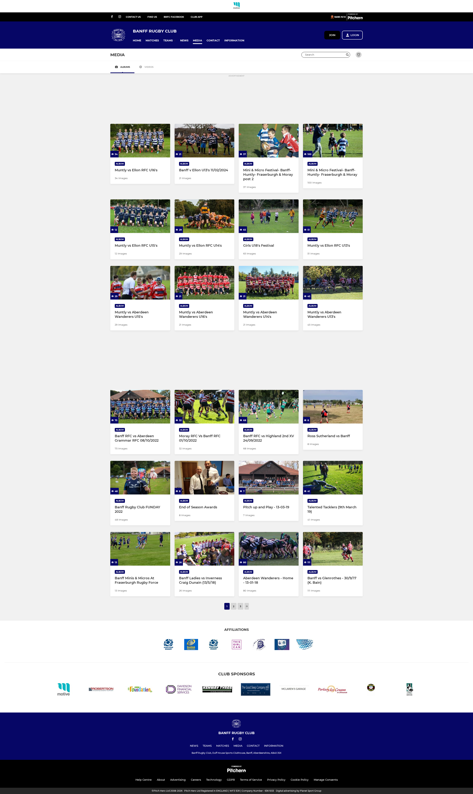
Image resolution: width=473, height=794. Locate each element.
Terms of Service (251, 779)
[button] (137, 40)
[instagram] (119, 17)
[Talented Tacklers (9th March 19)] (333, 477)
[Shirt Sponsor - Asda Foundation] (140, 690)
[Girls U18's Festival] (269, 216)
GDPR (231, 779)
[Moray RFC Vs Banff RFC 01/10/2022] (204, 407)
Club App (197, 17)
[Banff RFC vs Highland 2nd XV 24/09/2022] (269, 407)
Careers (196, 779)
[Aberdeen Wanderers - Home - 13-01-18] (269, 549)
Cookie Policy (300, 779)
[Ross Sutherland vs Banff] (333, 407)
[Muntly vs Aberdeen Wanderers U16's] (204, 283)
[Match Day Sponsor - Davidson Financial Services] (179, 690)
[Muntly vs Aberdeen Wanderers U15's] (140, 283)
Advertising (178, 779)
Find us (152, 17)
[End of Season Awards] (204, 477)
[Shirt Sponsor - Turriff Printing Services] (409, 690)
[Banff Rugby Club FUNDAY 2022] (140, 477)
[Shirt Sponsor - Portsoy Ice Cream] (332, 690)
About (161, 779)
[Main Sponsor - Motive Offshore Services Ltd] (236, 6)
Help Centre (143, 779)
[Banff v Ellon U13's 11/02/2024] (204, 140)
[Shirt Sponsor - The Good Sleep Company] (255, 690)
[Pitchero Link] (355, 18)
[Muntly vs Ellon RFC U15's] (140, 216)
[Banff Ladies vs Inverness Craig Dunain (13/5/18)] (204, 549)
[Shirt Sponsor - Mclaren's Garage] (294, 690)
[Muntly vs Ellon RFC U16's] (140, 140)
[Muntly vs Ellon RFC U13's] (333, 216)
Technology (214, 779)
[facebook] (112, 17)
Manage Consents (326, 779)
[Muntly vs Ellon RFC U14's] (204, 216)
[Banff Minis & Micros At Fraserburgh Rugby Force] (140, 549)
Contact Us (133, 17)
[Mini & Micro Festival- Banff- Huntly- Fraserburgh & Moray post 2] (269, 140)
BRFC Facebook (174, 17)
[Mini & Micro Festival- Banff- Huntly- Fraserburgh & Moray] (333, 140)
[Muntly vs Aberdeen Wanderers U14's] (269, 283)
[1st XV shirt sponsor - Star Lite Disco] (371, 690)
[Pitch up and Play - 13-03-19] (269, 477)
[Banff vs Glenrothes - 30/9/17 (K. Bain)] (333, 549)
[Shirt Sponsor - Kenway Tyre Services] (217, 690)
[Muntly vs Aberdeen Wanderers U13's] (333, 283)
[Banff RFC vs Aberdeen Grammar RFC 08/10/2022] (140, 407)
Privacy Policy (276, 779)
